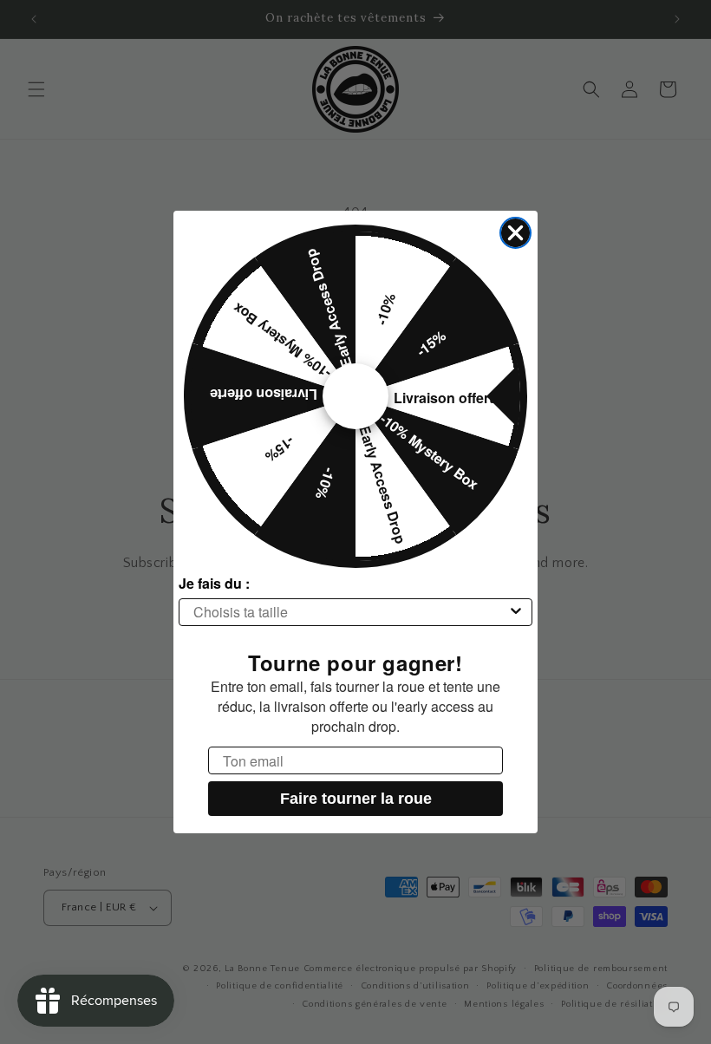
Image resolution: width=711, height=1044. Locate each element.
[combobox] (350, 612)
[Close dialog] (515, 233)
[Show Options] (516, 612)
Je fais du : (214, 583)
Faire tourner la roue (356, 798)
